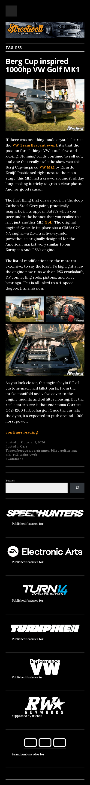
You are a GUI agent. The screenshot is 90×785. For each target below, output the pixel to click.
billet (55, 451)
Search (10, 480)
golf (63, 451)
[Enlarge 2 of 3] (78, 302)
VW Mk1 (47, 167)
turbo (23, 455)
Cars (23, 446)
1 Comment (14, 459)
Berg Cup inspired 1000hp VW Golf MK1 (43, 65)
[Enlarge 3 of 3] (78, 329)
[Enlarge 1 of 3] (38, 302)
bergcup (23, 451)
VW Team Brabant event (34, 145)
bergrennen (41, 451)
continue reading (22, 432)
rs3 (15, 455)
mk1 (9, 455)
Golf (49, 222)
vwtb (33, 455)
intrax (72, 451)
